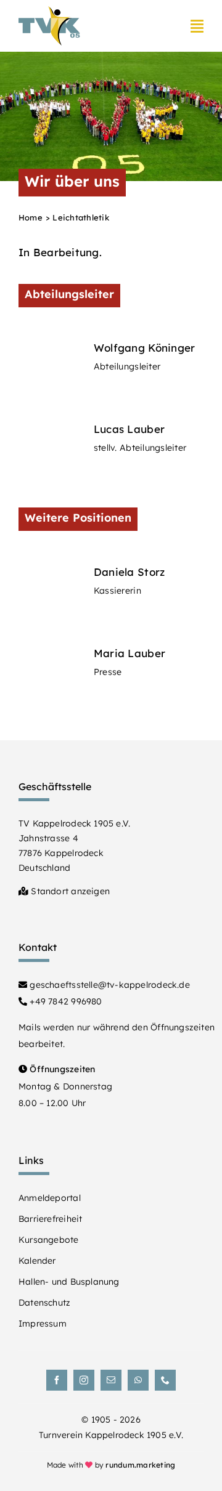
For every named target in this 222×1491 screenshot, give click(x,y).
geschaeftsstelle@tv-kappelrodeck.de (108, 984)
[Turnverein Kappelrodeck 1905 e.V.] (49, 11)
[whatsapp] (138, 1380)
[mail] (111, 1380)
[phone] (165, 1380)
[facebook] (56, 1380)
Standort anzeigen (69, 891)
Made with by (111, 1464)
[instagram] (83, 1380)
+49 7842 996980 (64, 1001)
